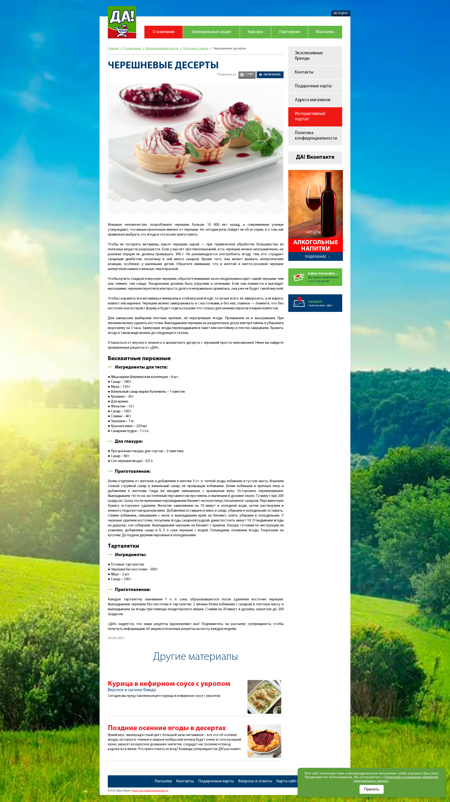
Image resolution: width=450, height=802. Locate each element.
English (343, 13)
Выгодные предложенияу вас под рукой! (323, 277)
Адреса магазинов (312, 100)
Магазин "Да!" (122, 22)
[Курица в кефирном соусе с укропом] (264, 682)
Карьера (255, 32)
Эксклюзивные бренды (309, 56)
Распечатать (272, 74)
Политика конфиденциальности (316, 136)
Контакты (304, 72)
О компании (164, 32)
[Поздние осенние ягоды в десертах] (264, 727)
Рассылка (163, 781)
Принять (371, 789)
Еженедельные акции (211, 32)
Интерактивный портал (310, 117)
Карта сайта (288, 781)
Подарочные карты (313, 86)
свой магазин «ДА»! (320, 303)
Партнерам (289, 32)
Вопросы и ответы (255, 781)
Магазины (325, 32)
